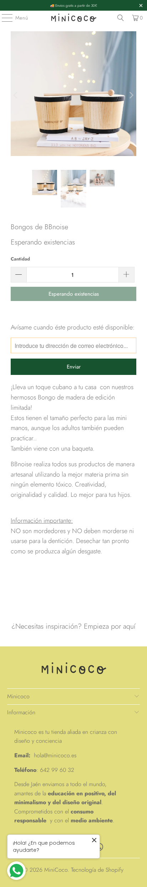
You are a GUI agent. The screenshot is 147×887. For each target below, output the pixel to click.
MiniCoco (55, 870)
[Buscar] (120, 18)
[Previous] (16, 95)
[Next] (131, 95)
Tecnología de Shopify (97, 870)
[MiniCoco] (73, 18)
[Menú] (3, 18)
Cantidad (20, 259)
